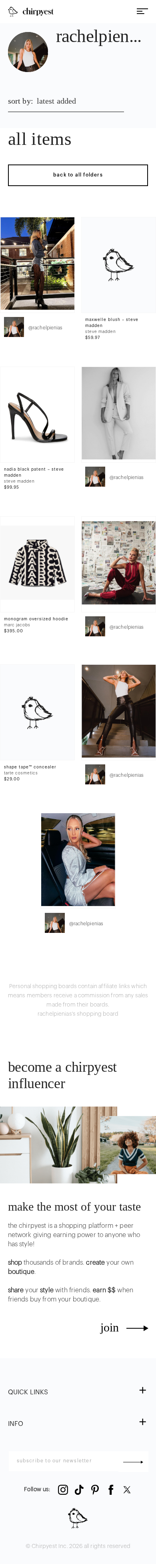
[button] (78, 1392)
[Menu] (142, 11)
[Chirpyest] (31, 11)
